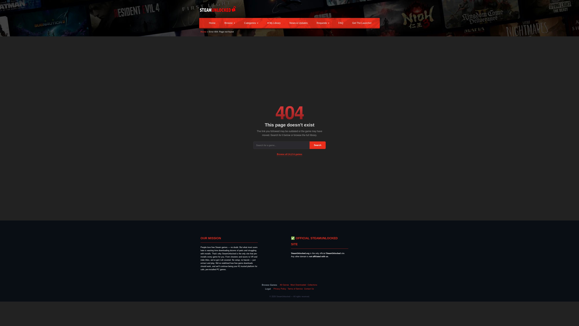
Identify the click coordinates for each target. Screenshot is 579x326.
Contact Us (309, 288)
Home (212, 23)
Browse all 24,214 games (289, 154)
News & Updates (299, 23)
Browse (229, 23)
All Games (284, 284)
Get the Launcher (362, 23)
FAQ (340, 23)
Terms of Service (295, 288)
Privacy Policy (280, 288)
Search (317, 145)
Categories (250, 23)
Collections (312, 284)
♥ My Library (274, 23)
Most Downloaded (298, 284)
